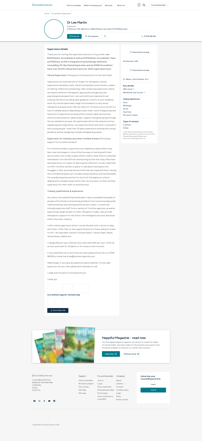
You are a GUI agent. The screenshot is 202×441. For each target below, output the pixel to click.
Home (46, 14)
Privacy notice (122, 399)
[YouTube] (49, 401)
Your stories (84, 387)
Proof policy (102, 393)
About (119, 380)
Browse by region (86, 383)
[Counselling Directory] (47, 5)
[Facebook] (34, 401)
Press (118, 396)
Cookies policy (122, 390)
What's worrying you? (93, 5)
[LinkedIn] (54, 401)
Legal (118, 393)
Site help (82, 390)
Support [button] (82, 376)
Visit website (91, 36)
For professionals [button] (105, 376)
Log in (100, 383)
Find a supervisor (104, 387)
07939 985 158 (148, 36)
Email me (74, 36)
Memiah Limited (54, 425)
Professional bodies (105, 390)
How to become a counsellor (105, 397)
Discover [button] (108, 5)
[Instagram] (39, 401)
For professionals (159, 5)
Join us (100, 380)
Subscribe (111, 354)
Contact (119, 387)
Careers (121, 383)
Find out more (131, 354)
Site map (82, 393)
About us (121, 5)
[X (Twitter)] (44, 401)
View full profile (58, 310)
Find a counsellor (74, 5)
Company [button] (120, 376)
